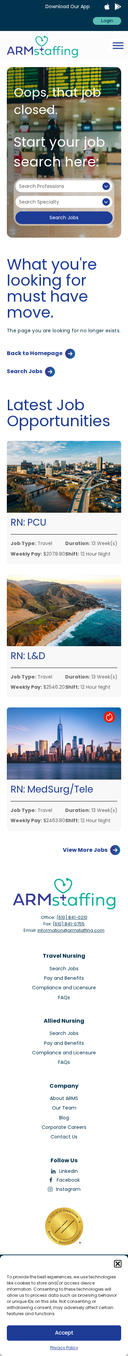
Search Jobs (64, 217)
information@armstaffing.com (71, 930)
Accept (64, 1332)
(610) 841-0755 (69, 924)
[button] (117, 1263)
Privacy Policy (64, 1348)
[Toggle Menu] (118, 46)
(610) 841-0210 (71, 917)
